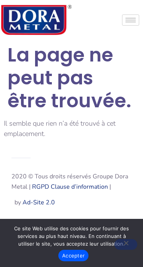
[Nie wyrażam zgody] (125, 244)
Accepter (73, 255)
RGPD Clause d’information (70, 187)
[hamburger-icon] (130, 20)
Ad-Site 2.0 (38, 202)
